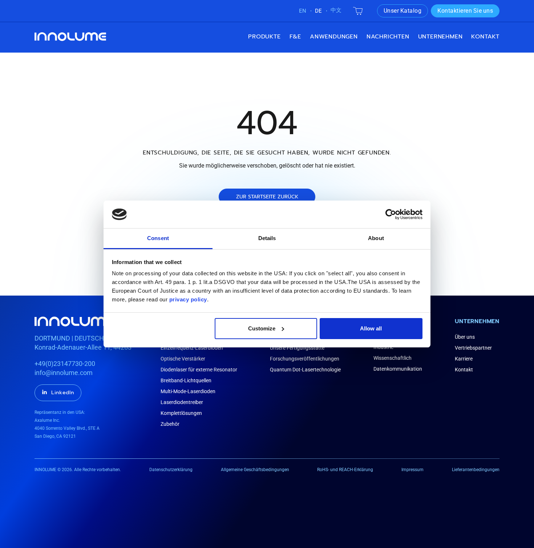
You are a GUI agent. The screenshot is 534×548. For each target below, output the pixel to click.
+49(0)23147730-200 (65, 363)
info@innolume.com (64, 372)
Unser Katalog (403, 10)
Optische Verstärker (183, 359)
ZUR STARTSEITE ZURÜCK (267, 197)
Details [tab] (267, 238)
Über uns (465, 337)
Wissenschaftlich (392, 358)
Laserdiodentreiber (182, 402)
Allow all (371, 328)
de (318, 11)
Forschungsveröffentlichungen (304, 359)
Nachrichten (388, 36)
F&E (295, 36)
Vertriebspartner (473, 348)
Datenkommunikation (397, 369)
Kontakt (485, 36)
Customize (261, 328)
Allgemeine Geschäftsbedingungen (255, 469)
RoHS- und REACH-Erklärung (345, 469)
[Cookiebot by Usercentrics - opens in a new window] (390, 214)
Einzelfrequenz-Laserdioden (192, 348)
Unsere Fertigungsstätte (297, 348)
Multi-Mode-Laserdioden (188, 391)
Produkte (264, 36)
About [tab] (376, 238)
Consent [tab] (158, 238)
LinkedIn (62, 392)
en (302, 11)
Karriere (464, 359)
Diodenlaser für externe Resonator (199, 369)
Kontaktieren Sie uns (465, 10)
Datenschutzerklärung (171, 469)
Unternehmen (477, 321)
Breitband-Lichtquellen (186, 380)
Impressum (412, 469)
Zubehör (170, 424)
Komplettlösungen (181, 413)
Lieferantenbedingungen (475, 469)
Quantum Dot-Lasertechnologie (305, 369)
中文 (336, 10)
